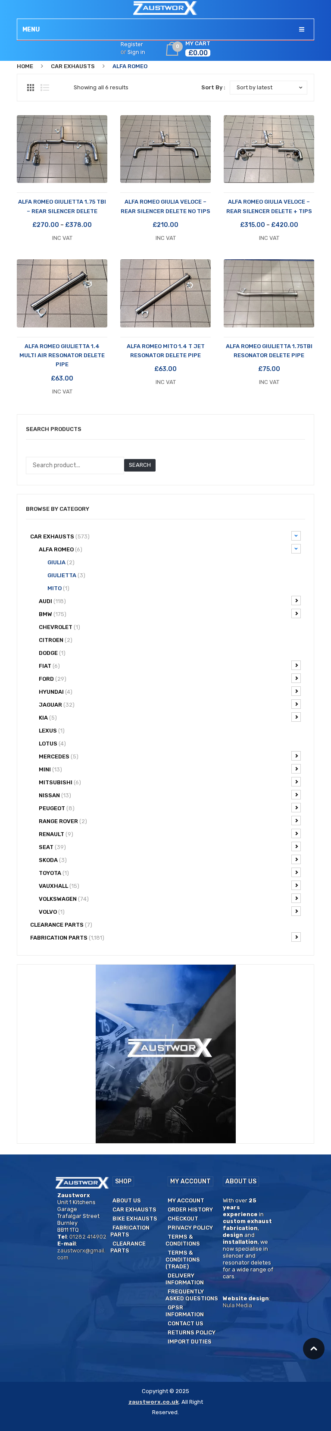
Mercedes (58, 756)
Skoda (53, 860)
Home (25, 66)
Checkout (183, 1218)
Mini (50, 769)
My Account (186, 1200)
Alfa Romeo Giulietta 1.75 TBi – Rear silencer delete (62, 206)
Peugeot (57, 808)
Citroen (55, 640)
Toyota (54, 873)
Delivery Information (185, 1279)
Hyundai (55, 692)
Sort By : (213, 87)
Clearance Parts (128, 1247)
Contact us (185, 1323)
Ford (52, 679)
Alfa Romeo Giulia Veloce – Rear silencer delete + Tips (269, 206)
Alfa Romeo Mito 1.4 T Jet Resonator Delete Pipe (166, 351)
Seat (52, 847)
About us (126, 1200)
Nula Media (237, 1305)
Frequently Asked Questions (192, 1295)
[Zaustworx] (166, 8)
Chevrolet (59, 627)
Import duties (190, 1341)
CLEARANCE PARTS (61, 925)
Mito (58, 588)
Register (132, 44)
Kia (48, 717)
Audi (52, 601)
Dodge (52, 653)
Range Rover (63, 821)
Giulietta (66, 575)
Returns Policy (191, 1332)
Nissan (55, 795)
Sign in (136, 52)
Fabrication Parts (67, 937)
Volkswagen (64, 899)
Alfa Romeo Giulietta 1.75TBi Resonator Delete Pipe (269, 351)
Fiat (49, 666)
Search (140, 465)
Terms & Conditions (183, 1240)
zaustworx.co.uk (153, 1402)
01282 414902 (87, 1236)
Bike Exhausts (134, 1218)
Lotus (52, 743)
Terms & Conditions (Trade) (183, 1259)
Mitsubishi (60, 782)
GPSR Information (185, 1311)
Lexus (52, 730)
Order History (190, 1209)
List (45, 87)
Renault (56, 834)
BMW (52, 614)
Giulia (61, 562)
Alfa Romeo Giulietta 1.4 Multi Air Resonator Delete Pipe (62, 355)
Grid (30, 87)
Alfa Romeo (60, 549)
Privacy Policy (190, 1227)
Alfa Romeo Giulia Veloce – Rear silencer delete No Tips (165, 206)
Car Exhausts (73, 66)
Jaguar (57, 704)
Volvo (52, 912)
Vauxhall (59, 886)
